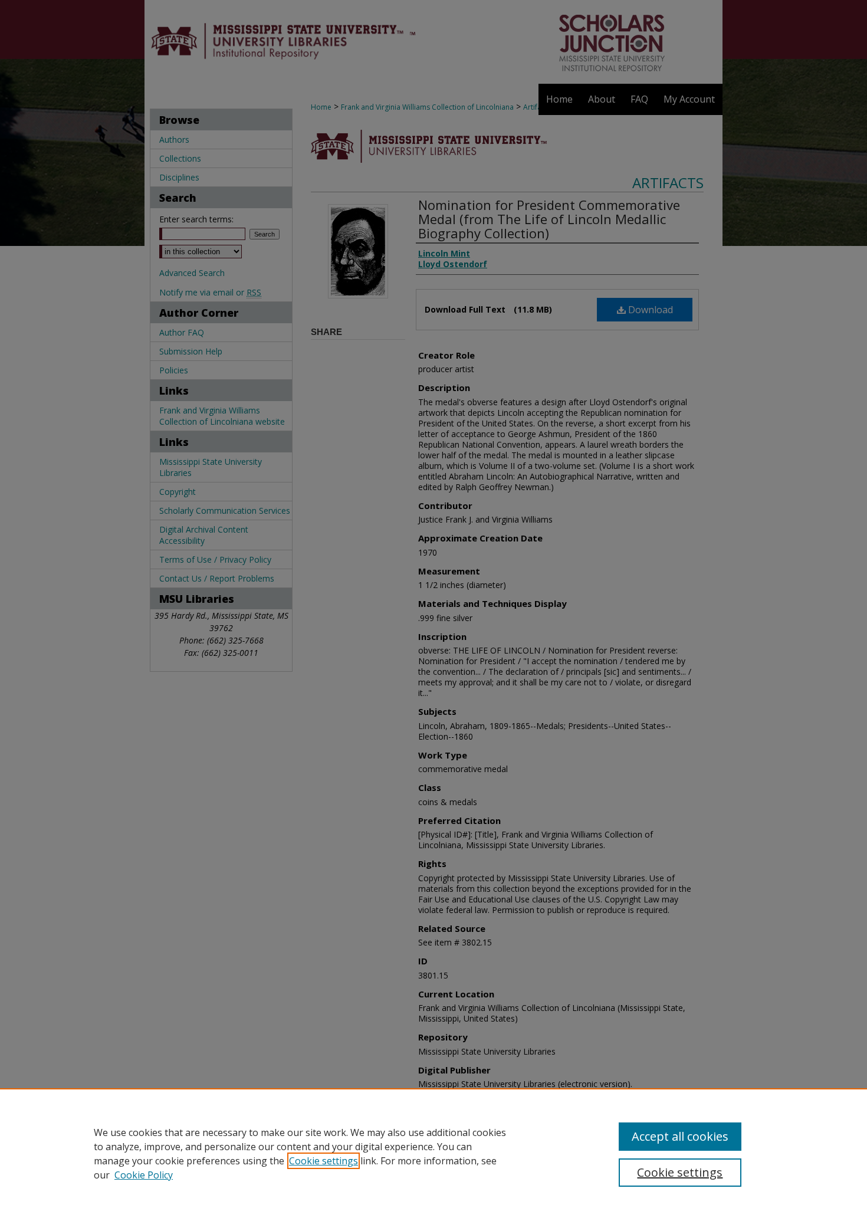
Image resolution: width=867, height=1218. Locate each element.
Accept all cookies (680, 1136)
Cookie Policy (143, 1174)
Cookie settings (323, 1160)
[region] (433, 1153)
